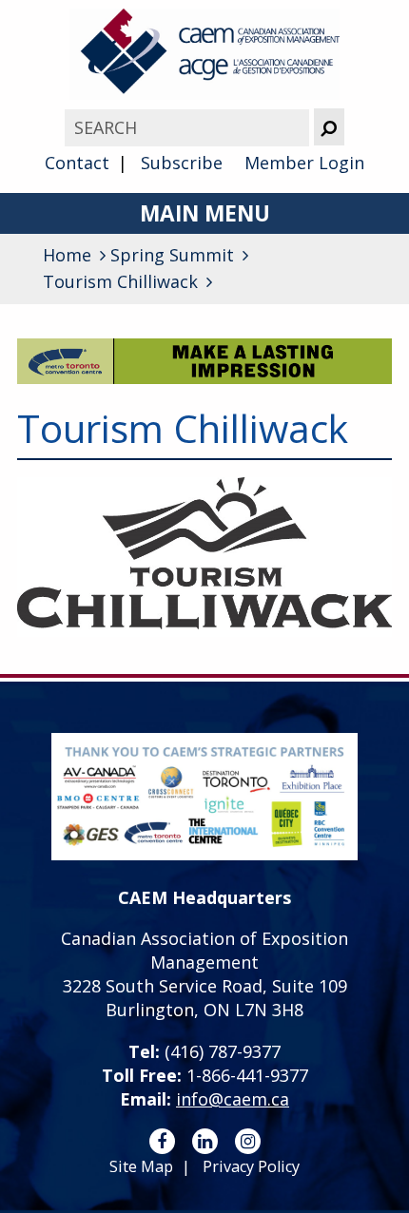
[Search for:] (189, 127)
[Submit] (329, 126)
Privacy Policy (251, 1166)
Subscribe (182, 162)
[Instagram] (248, 1141)
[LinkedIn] (205, 1141)
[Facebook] (162, 1141)
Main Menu (205, 213)
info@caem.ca (232, 1099)
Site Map (141, 1166)
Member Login (304, 162)
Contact (77, 162)
